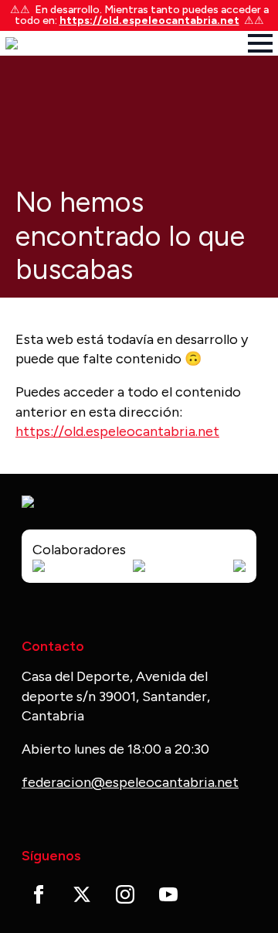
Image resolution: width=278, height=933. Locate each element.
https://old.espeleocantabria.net (149, 20)
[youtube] (168, 894)
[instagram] (125, 894)
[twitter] (82, 894)
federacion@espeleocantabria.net (130, 782)
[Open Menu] (260, 43)
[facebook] (39, 894)
